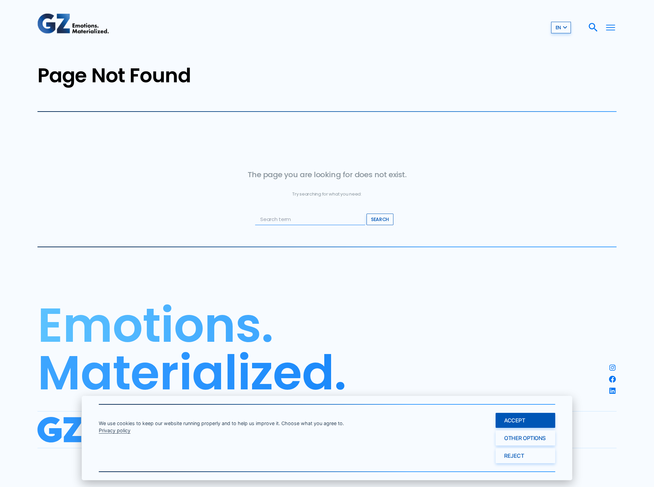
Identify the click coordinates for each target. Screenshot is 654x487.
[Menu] (611, 27)
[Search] (593, 27)
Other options (525, 438)
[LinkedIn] (612, 391)
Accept (514, 420)
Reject (514, 455)
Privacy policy (114, 430)
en (558, 27)
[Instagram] (612, 368)
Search (380, 219)
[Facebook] (612, 379)
